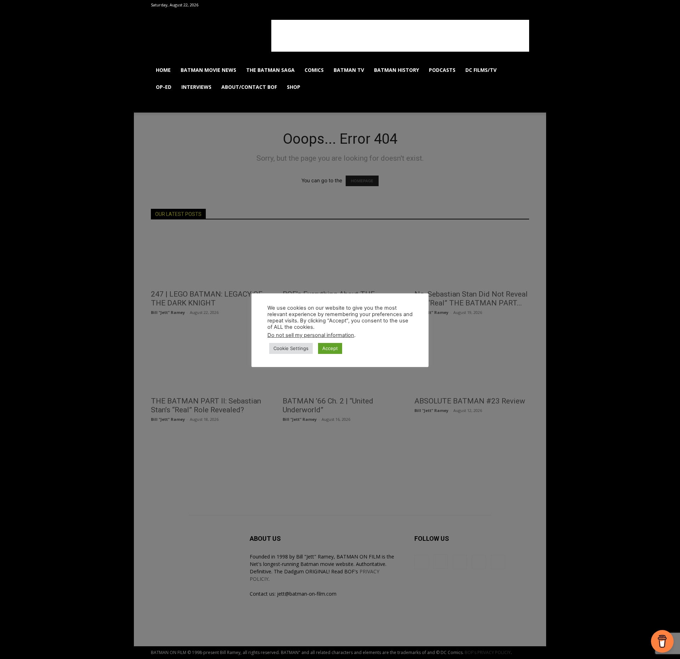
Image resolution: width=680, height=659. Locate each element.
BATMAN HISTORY (396, 70)
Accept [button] (330, 348)
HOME (163, 70)
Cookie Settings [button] (290, 348)
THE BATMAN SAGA (270, 70)
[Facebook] (457, 104)
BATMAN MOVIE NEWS (208, 70)
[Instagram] (469, 104)
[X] (493, 104)
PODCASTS (442, 70)
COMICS (314, 70)
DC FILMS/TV (481, 70)
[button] (520, 70)
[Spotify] (481, 104)
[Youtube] (505, 104)
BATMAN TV (349, 70)
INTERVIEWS (196, 87)
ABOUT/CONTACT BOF (249, 87)
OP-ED (163, 87)
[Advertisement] (400, 36)
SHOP (293, 87)
